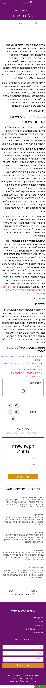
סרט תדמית (39, 532)
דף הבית (29, 11)
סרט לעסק (39, 515)
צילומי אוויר (13, 286)
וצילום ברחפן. (32, 293)
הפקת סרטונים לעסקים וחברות (32, 497)
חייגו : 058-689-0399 (23, 433)
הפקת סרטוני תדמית (27, 290)
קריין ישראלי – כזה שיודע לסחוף (25, 369)
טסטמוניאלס (38, 550)
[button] (4, 3)
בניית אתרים (23, 678)
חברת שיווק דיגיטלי (23, 681)
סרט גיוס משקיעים (36, 568)
